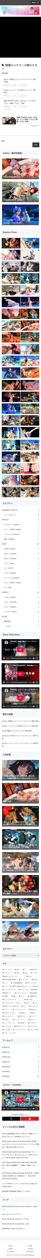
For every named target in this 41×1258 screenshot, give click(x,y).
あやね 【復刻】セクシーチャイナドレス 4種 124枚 (20, 721)
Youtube (30, 1248)
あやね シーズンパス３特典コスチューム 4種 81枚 (20, 726)
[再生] (4, 658)
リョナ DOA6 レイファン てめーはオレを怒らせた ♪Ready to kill (20, 1185)
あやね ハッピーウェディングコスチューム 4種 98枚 (20, 744)
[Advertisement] (20, 37)
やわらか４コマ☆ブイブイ (11, 1214)
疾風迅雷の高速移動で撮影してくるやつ (16, 1191)
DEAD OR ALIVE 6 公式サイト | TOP (15, 1219)
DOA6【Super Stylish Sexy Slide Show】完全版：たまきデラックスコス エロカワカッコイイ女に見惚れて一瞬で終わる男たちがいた (20, 1144)
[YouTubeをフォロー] (30, 1119)
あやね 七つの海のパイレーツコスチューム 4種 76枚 (20, 737)
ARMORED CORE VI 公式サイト (14, 1229)
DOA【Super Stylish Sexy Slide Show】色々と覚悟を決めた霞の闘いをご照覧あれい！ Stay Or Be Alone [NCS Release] (20, 1176)
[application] (20, 649)
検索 (3, 141)
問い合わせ (30, 1251)
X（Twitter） (11, 1251)
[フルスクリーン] (37, 658)
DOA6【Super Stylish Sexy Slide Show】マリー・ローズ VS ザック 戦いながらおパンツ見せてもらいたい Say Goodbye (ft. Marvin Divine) (20, 1155)
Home (11, 1246)
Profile (30, 1246)
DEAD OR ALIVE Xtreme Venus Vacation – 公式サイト (20, 1208)
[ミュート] (34, 658)
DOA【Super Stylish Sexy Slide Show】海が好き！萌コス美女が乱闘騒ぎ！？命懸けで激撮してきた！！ (20, 1165)
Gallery (10, 1248)
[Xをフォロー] (11, 1119)
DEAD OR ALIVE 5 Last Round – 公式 (15, 1224)
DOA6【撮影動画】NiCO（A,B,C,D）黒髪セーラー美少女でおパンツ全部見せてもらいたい (20, 1135)
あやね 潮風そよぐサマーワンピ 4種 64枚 (16, 731)
